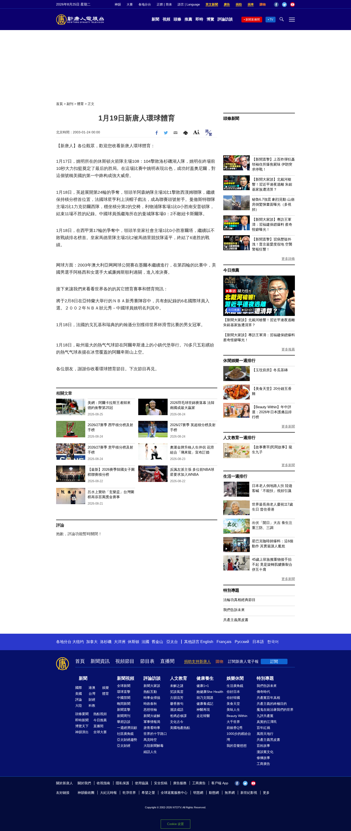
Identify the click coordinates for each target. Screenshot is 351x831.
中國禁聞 (123, 698)
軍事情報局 (152, 722)
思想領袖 (150, 709)
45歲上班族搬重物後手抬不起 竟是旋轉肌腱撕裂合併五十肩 (272, 564)
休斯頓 (133, 642)
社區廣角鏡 (125, 734)
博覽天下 (82, 726)
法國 (145, 642)
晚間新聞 (123, 704)
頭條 (177, 19)
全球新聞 (123, 686)
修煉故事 (263, 758)
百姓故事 (263, 745)
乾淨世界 (129, 792)
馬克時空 (150, 740)
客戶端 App (219, 783)
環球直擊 (123, 692)
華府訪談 (123, 722)
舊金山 (157, 642)
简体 (169, 4)
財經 (92, 699)
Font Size (196, 132)
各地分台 (144, 4)
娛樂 (105, 688)
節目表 (147, 661)
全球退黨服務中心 (174, 792)
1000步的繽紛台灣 (239, 737)
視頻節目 (124, 661)
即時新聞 (82, 720)
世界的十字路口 (155, 734)
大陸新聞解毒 (154, 745)
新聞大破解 (152, 716)
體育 (80, 104)
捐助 (239, 4)
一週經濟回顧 (127, 728)
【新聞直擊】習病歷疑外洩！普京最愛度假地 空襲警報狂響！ (272, 244)
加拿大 (92, 642)
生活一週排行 (235, 476)
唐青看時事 (152, 728)
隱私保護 (122, 783)
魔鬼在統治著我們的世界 (275, 709)
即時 (199, 19)
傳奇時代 (263, 692)
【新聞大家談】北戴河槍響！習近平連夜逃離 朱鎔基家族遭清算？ (272, 184)
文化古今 (176, 722)
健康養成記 (205, 704)
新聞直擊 (123, 709)
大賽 (130, 4)
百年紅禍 (263, 728)
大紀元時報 (108, 792)
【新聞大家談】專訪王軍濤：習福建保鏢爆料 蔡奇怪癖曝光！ (272, 224)
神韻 (118, 4)
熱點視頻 (100, 714)
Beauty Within (237, 716)
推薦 (188, 19)
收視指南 (103, 783)
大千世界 (233, 722)
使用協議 (141, 783)
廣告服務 (179, 783)
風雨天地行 (265, 734)
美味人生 (233, 709)
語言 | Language (189, 4)
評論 (78, 699)
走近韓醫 (203, 716)
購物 (263, 4)
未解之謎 (176, 686)
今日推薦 (231, 270)
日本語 (258, 642)
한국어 (273, 642)
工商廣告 (263, 764)
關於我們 (84, 783)
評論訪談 (225, 19)
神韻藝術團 (86, 792)
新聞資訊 (100, 661)
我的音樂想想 (237, 745)
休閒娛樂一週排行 (239, 360)
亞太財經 (123, 745)
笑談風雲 (176, 692)
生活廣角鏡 (235, 686)
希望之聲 (148, 792)
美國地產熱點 (180, 728)
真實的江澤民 (267, 722)
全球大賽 (100, 732)
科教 (92, 705)
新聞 (155, 19)
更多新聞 (288, 426)
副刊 (70, 104)
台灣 (92, 693)
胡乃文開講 (205, 698)
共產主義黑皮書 (235, 620)
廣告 (227, 4)
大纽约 (78, 642)
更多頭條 (288, 259)
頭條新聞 (231, 118)
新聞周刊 (123, 716)
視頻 (166, 19)
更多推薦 (288, 349)
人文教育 (178, 678)
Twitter (284, 4)
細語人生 (150, 752)
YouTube (292, 4)
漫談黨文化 (265, 752)
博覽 (210, 19)
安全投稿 (160, 783)
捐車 (251, 4)
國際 (78, 688)
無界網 (230, 792)
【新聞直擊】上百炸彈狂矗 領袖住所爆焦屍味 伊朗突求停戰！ (273, 164)
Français (224, 642)
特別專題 (231, 590)
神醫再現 (203, 709)
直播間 (167, 661)
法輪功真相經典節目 (239, 600)
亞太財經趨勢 (127, 740)
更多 (266, 792)
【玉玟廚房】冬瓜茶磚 (270, 370)
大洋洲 (119, 642)
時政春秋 (150, 704)
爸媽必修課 (178, 716)
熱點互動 (150, 692)
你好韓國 (233, 698)
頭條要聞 (82, 714)
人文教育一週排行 (239, 437)
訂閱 (274, 661)
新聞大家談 (152, 686)
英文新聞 (212, 4)
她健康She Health (210, 692)
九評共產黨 (265, 716)
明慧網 (198, 792)
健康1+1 (203, 686)
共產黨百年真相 (268, 698)
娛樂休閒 (235, 678)
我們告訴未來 (234, 610)
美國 (78, 693)
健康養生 (205, 678)
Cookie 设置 (175, 824)
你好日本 (233, 692)
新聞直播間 (252, 19)
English (206, 642)
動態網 (214, 792)
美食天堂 (233, 704)
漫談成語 (176, 709)
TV (271, 19)
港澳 (92, 688)
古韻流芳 (176, 698)
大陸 (78, 705)
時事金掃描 (152, 698)
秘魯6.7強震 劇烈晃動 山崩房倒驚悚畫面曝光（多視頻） (273, 204)
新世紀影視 (248, 792)
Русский (242, 642)
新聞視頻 (125, 678)
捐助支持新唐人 (197, 661)
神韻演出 (82, 732)
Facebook (276, 4)
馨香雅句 (176, 704)
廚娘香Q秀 (235, 728)
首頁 (59, 104)
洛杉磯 (106, 642)
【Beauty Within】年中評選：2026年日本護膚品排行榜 (272, 412)
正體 (160, 4)
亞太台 (172, 642)
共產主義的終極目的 (272, 704)
